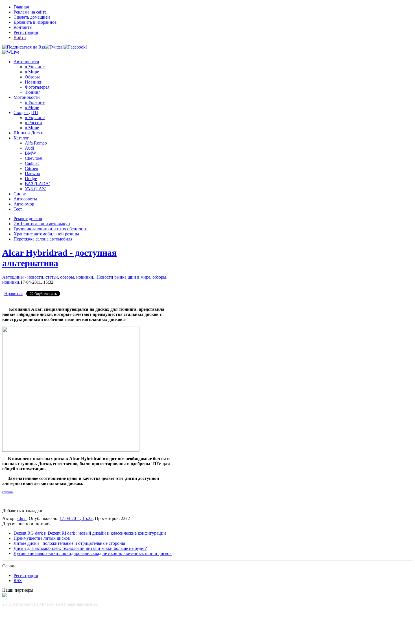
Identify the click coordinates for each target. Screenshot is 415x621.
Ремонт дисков (28, 218)
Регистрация (26, 32)
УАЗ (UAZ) (35, 188)
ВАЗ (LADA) (37, 183)
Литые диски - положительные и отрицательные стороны (69, 543)
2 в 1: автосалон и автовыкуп (42, 223)
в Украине (35, 66)
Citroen (31, 168)
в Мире (32, 71)
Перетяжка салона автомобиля (43, 239)
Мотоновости (27, 97)
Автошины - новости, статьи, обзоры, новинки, (48, 277)
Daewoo (32, 173)
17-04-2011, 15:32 (76, 518)
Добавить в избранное (35, 22)
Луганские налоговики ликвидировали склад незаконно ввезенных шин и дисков (93, 553)
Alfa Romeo (36, 143)
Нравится (13, 293)
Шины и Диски (28, 132)
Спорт (20, 193)
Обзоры (32, 77)
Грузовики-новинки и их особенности (51, 228)
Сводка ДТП (26, 112)
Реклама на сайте (30, 12)
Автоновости (26, 61)
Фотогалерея (37, 87)
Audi (29, 148)
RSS (18, 580)
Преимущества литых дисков (42, 538)
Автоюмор (24, 204)
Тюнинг (32, 92)
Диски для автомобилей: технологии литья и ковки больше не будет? (80, 548)
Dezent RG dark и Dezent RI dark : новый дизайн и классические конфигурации (90, 533)
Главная (21, 7)
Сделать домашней (32, 17)
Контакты (23, 27)
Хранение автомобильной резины (46, 233)
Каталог (21, 137)
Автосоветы (25, 198)
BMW (30, 153)
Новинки (34, 82)
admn (22, 518)
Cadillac (32, 163)
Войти (20, 37)
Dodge (31, 178)
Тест (18, 209)
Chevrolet (33, 158)
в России (33, 122)
